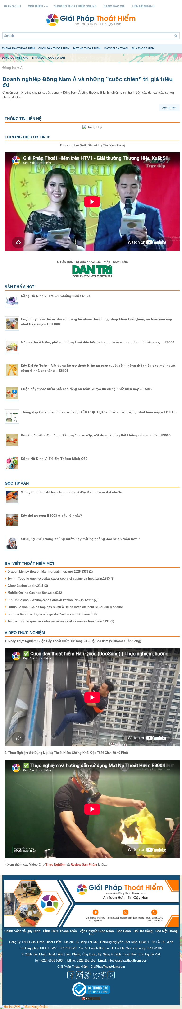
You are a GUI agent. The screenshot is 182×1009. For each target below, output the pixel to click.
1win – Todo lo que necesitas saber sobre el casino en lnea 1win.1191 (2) (61, 621)
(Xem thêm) (92, 145)
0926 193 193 (86, 960)
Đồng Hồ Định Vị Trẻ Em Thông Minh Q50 (54, 458)
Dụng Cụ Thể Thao (15, 57)
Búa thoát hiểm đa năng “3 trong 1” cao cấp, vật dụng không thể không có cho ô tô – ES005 (96, 435)
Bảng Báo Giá (114, 6)
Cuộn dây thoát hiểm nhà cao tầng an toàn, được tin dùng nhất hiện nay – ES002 (87, 389)
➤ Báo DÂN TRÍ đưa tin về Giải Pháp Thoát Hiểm (92, 262)
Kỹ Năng (38, 57)
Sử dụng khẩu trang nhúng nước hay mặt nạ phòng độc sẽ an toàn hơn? (80, 539)
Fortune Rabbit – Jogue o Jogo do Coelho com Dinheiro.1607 (53, 614)
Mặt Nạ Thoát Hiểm (86, 48)
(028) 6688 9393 (52, 960)
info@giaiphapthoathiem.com (128, 960)
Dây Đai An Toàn (116, 48)
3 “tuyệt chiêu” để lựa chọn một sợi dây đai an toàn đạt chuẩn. (72, 492)
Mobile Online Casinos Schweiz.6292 (35, 593)
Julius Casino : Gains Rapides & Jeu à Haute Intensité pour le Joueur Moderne (65, 607)
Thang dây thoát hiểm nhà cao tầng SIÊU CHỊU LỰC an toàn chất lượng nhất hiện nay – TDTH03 (99, 412)
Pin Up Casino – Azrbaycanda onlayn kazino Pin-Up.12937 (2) (52, 600)
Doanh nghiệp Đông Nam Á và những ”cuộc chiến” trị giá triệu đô (87, 82)
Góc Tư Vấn (56, 57)
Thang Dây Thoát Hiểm (18, 48)
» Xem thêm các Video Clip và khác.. (56, 864)
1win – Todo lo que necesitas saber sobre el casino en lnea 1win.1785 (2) (61, 578)
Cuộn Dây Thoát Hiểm (53, 48)
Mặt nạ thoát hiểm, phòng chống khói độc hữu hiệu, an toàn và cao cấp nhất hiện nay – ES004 (97, 342)
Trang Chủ (12, 6)
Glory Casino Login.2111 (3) (28, 585)
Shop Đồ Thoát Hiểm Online (75, 6)
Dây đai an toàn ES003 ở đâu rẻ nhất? (51, 515)
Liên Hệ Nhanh (143, 6)
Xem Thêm (169, 107)
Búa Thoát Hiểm (143, 48)
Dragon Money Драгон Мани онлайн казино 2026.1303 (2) (50, 571)
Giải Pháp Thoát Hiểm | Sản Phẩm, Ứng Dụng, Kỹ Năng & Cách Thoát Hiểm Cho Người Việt (96, 954)
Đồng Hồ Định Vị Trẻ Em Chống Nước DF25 (56, 296)
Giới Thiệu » (38, 6)
